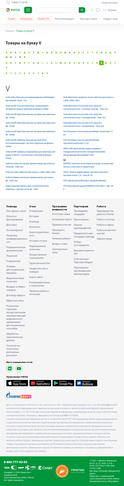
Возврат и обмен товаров (15, 288)
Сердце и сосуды (111, 19)
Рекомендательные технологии (39, 284)
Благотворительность (39, 234)
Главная (9, 31)
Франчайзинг (81, 219)
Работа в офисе (105, 225)
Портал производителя (82, 227)
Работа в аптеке (106, 219)
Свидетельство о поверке (38, 270)
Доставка (11, 225)
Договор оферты (15, 295)
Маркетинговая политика (15, 280)
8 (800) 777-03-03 (70, 416)
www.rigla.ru (106, 405)
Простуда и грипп (88, 19)
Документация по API (84, 252)
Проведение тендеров (81, 213)
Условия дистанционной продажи (15, 269)
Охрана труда (104, 239)
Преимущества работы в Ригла (105, 213)
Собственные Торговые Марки (83, 261)
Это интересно (14, 230)
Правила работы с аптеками (39, 293)
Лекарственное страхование (38, 256)
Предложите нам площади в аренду (84, 235)
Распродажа (26, 19)
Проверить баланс (58, 232)
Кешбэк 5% (43, 19)
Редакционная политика (37, 248)
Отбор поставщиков (81, 244)
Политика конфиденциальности (16, 238)
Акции (11, 19)
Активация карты (62, 219)
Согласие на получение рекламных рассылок (13, 351)
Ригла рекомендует (64, 19)
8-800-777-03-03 (15, 462)
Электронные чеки (59, 251)
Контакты (34, 227)
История (34, 216)
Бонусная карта (110, 3)
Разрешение (13, 261)
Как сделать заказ (16, 211)
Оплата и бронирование (14, 218)
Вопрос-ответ (60, 244)
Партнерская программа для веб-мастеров (82, 271)
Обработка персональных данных (14, 337)
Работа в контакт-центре (107, 232)
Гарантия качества (39, 263)
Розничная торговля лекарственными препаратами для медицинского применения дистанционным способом (16, 317)
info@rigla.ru (113, 481)
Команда (34, 221)
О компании (36, 211)
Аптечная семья (61, 214)
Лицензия (11, 256)
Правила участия (61, 225)
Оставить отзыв (38, 241)
